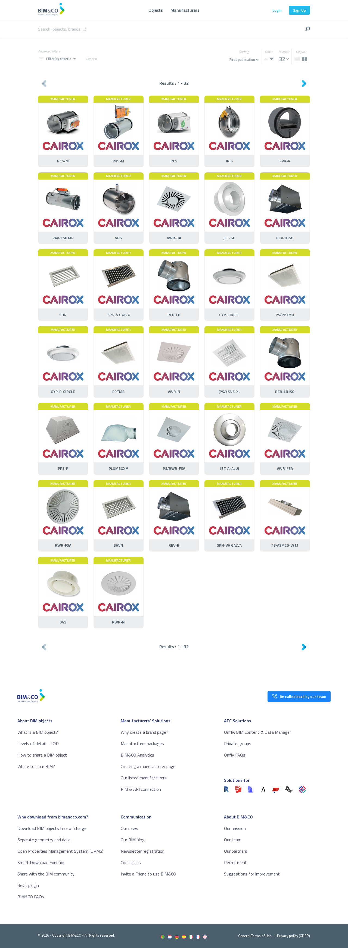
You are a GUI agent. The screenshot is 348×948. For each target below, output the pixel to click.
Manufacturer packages (142, 743)
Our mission (235, 828)
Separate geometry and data (43, 839)
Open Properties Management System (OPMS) (60, 851)
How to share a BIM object (42, 755)
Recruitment (235, 862)
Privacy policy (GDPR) (293, 935)
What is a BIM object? (37, 732)
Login (277, 10)
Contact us (131, 862)
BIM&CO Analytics (137, 755)
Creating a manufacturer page (148, 766)
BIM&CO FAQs (30, 896)
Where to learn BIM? (36, 766)
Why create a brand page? (144, 732)
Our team (232, 839)
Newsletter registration (142, 851)
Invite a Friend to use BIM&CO (148, 874)
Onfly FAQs (234, 755)
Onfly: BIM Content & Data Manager (257, 732)
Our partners (235, 851)
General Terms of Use (255, 935)
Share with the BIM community (45, 874)
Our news (129, 828)
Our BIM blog (133, 839)
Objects (155, 10)
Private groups (237, 743)
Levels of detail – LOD (38, 743)
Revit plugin (28, 885)
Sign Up (299, 10)
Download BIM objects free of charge (51, 828)
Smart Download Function (41, 862)
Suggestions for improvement (252, 874)
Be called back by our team (303, 696)
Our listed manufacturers (144, 777)
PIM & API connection (141, 789)
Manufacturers (185, 10)
